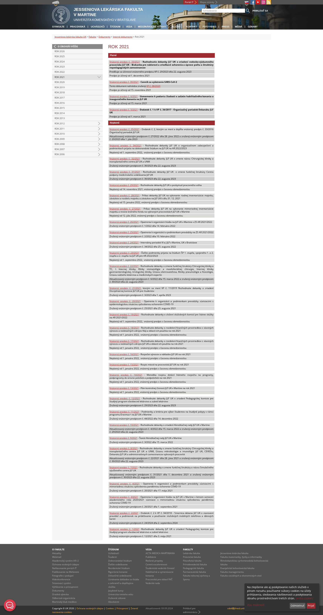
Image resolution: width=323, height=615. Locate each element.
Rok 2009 (60, 139)
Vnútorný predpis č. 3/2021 (124, 497)
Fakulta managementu (232, 572)
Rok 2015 (60, 108)
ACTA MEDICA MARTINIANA (160, 553)
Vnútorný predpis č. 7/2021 (124, 467)
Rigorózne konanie (117, 572)
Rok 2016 (60, 102)
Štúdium (115, 26)
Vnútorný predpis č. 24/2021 (124, 242)
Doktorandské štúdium (120, 560)
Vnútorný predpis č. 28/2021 (125, 195)
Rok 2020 (60, 82)
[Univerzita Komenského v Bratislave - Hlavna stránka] (61, 14)
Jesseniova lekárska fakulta (234, 553)
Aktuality (56, 553)
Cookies (110, 608)
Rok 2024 (60, 61)
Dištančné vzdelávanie (120, 575)
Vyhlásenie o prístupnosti (65, 586)
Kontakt (191, 26)
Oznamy (253, 26)
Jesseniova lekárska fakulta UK (70, 36)
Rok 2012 (60, 123)
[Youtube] (258, 2)
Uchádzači (97, 26)
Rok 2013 (60, 118)
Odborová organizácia (63, 598)
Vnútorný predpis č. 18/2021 (124, 327)
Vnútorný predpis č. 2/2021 (124, 513)
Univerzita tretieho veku (120, 594)
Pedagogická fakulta (193, 568)
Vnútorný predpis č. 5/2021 (124, 109)
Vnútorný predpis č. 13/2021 (124, 388)
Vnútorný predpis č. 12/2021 (125, 398)
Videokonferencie (61, 579)
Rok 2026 (60, 51)
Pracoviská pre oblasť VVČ (159, 579)
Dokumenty (104, 36)
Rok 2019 (60, 87)
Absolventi (113, 601)
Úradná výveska (60, 594)
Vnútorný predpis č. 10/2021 (124, 425)
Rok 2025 (60, 56)
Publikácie (151, 557)
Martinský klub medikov (64, 601)
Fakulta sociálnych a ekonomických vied (240, 575)
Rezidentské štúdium (119, 568)
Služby (176, 26)
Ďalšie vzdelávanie (118, 564)
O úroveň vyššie (68, 46)
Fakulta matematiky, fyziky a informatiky (241, 557)
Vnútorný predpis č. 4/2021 (125, 483)
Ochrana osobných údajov (65, 564)
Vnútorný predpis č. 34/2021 (125, 145)
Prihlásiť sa (260, 11)
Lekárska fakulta (191, 553)
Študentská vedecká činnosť (160, 568)
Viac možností (255, 605)
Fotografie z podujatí (62, 575)
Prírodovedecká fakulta (195, 564)
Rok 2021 (60, 77)
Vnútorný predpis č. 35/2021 (124, 129)
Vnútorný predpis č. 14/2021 (126, 374)
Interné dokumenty (123, 36)
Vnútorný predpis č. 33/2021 (125, 61)
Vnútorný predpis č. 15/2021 (124, 364)
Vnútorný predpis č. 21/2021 (125, 288)
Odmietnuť (297, 605)
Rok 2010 (60, 133)
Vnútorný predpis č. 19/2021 (124, 314)
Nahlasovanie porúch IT (64, 568)
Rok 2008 (60, 144)
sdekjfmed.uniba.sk (238, 608)
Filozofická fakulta (192, 560)
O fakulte (58, 26)
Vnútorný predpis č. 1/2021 (124, 529)
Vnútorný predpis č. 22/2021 (124, 266)
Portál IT (189, 2)
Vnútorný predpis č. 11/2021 (124, 411)
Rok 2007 (60, 149)
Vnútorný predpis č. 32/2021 (125, 158)
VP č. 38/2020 (153, 86)
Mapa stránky (207, 2)
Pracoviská (77, 26)
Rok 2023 (60, 66)
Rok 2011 (60, 128)
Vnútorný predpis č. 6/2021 (124, 96)
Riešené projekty (154, 560)
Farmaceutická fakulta (194, 572)
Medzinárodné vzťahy (152, 26)
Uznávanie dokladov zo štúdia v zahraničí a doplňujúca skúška (123, 583)
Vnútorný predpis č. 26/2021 (124, 222)
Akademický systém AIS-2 (65, 560)
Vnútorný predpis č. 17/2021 (124, 341)
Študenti (112, 557)
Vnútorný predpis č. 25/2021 (124, 232)
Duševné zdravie (117, 598)
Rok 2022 (60, 71)
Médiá (238, 26)
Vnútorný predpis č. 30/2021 (124, 82)
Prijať (311, 605)
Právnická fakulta (192, 557)
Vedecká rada (153, 583)
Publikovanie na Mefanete (65, 572)
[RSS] (268, 2)
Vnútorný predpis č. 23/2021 (124, 252)
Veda (129, 26)
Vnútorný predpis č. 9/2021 (123, 438)
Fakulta (92, 36)
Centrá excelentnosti (156, 564)
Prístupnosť (122, 608)
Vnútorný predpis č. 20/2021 (125, 301)
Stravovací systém (61, 583)
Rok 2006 (60, 154)
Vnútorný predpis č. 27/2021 (125, 208)
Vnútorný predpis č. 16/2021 (124, 354)
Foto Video (209, 26)
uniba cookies (304, 598)
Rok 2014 (60, 113)
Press (225, 26)
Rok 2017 (60, 97)
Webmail (56, 557)
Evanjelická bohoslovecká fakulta (237, 568)
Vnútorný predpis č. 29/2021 (124, 185)
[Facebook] (252, 2)
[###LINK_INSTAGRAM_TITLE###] (263, 2)
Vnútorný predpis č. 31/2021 (125, 171)
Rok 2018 (60, 92)
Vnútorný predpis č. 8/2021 (124, 448)
